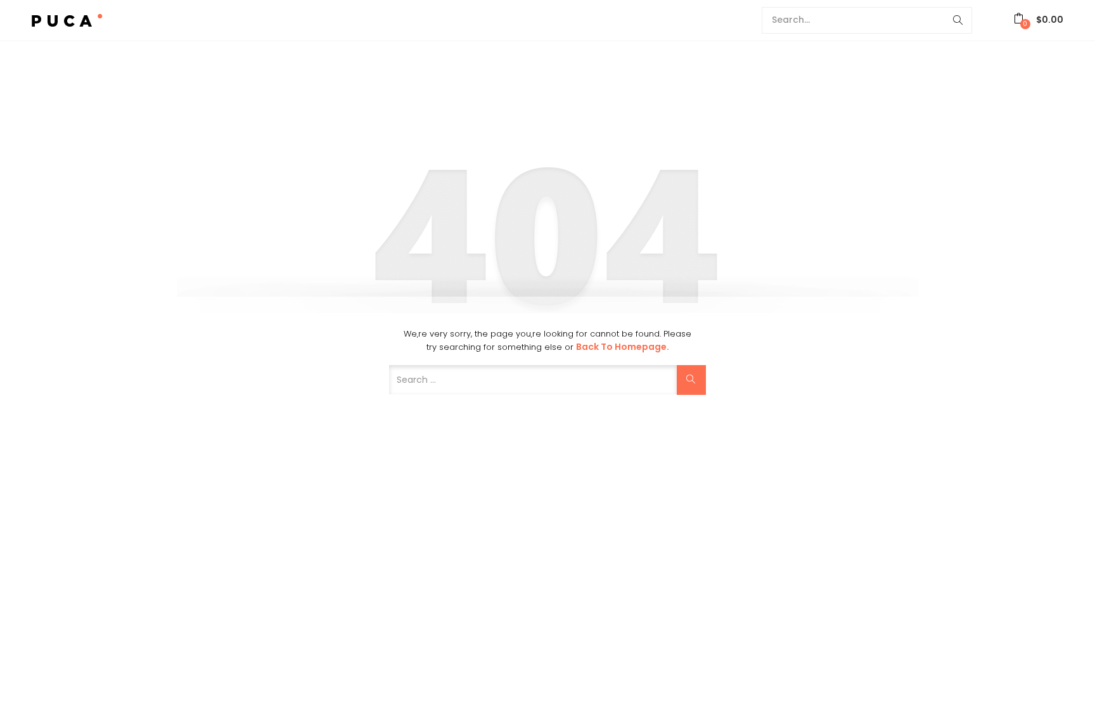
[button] (1038, 20)
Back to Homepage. (622, 346)
